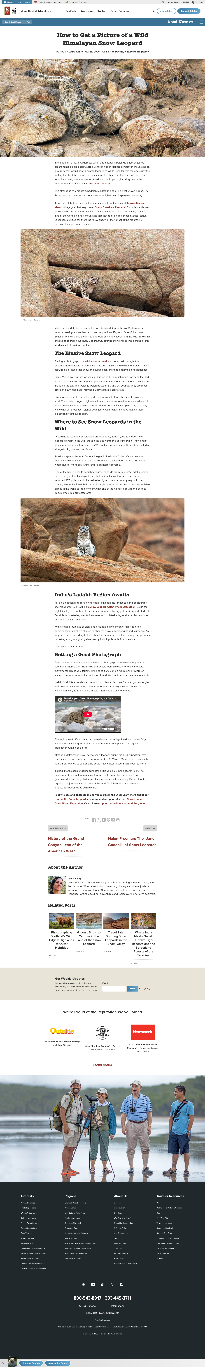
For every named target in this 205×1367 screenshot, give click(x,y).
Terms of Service (121, 1253)
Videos (159, 1202)
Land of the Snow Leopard (70, 799)
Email (105, 983)
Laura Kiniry (76, 51)
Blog (158, 1213)
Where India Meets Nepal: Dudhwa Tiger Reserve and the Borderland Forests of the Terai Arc (143, 943)
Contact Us (118, 1238)
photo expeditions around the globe (123, 803)
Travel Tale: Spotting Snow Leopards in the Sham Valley (116, 938)
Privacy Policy (144, 988)
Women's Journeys (29, 1213)
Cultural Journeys (28, 1218)
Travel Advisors (162, 1253)
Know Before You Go (165, 1248)
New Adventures (28, 1202)
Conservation (119, 1207)
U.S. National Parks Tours (75, 1213)
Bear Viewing (26, 1233)
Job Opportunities (121, 1233)
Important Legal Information (167, 1238)
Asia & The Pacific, (113, 51)
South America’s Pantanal (110, 207)
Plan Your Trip (162, 1218)
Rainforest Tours (27, 1243)
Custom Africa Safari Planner (33, 1263)
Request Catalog (189, 11)
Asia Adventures (71, 1238)
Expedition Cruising (29, 1228)
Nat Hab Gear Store (164, 1233)
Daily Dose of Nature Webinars (169, 1207)
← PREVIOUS (58, 828)
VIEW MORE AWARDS (102, 1065)
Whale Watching (27, 1238)
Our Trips (117, 1202)
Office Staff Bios (120, 1228)
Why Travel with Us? (122, 1218)
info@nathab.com (102, 1320)
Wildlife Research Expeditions (33, 1268)
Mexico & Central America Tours (78, 1248)
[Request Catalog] (31, 1363)
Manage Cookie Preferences (125, 1263)
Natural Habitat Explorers (166, 1228)
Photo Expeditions (28, 1207)
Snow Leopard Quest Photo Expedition (112, 607)
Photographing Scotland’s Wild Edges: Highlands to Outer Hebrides (61, 940)
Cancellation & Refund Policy (168, 1243)
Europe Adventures (73, 1258)
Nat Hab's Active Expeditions (33, 1248)
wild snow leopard (96, 361)
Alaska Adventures (72, 1218)
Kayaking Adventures (30, 1258)
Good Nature (180, 22)
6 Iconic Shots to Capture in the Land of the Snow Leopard (89, 938)
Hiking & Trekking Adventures (33, 1253)
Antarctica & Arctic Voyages (76, 1233)
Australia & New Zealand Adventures (80, 1243)
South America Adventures (76, 1253)
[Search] (154, 11)
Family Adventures (29, 1223)
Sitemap (159, 1258)
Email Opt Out (120, 1248)
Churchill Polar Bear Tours (75, 1202)
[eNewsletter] (58, 1363)
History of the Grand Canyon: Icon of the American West (66, 844)
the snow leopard (99, 183)
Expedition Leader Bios (123, 1223)
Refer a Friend (120, 1243)
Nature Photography (137, 51)
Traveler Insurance (164, 1223)
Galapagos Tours (71, 1228)
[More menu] (135, 11)
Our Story (118, 1213)
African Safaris (71, 1207)
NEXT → (150, 828)
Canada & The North (73, 1223)
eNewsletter (166, 11)
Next (132, 988)
